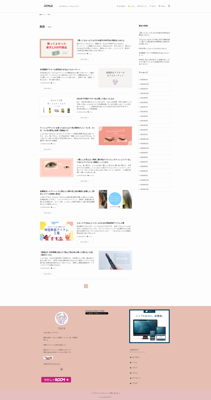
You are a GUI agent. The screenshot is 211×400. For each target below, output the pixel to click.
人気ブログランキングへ (51, 364)
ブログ (135, 383)
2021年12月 (144, 93)
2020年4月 (144, 175)
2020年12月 (144, 139)
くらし (135, 362)
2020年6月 (144, 166)
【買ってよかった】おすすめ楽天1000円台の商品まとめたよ (154, 34)
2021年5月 (144, 116)
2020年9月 (144, 153)
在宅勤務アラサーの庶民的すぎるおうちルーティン (154, 54)
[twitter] (61, 369)
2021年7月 (144, 107)
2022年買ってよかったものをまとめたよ (153, 48)
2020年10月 (144, 148)
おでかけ (135, 357)
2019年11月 (144, 185)
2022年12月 (144, 84)
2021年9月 (144, 98)
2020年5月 (144, 171)
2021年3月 (144, 125)
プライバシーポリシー (100, 393)
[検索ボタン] (169, 6)
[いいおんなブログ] (48, 6)
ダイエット (136, 378)
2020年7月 (144, 162)
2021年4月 (144, 121)
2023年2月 (144, 80)
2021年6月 (144, 111)
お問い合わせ (113, 393)
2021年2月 (144, 130)
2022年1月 (144, 89)
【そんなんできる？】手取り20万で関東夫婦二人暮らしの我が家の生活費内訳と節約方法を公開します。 (154, 42)
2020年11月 (144, 143)
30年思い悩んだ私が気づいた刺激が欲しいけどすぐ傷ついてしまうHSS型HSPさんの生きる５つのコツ (154, 62)
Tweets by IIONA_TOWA (94, 311)
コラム (135, 373)
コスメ (135, 367)
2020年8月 (144, 157)
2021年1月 (144, 134)
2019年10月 (144, 189)
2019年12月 (144, 180)
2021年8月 (144, 102)
